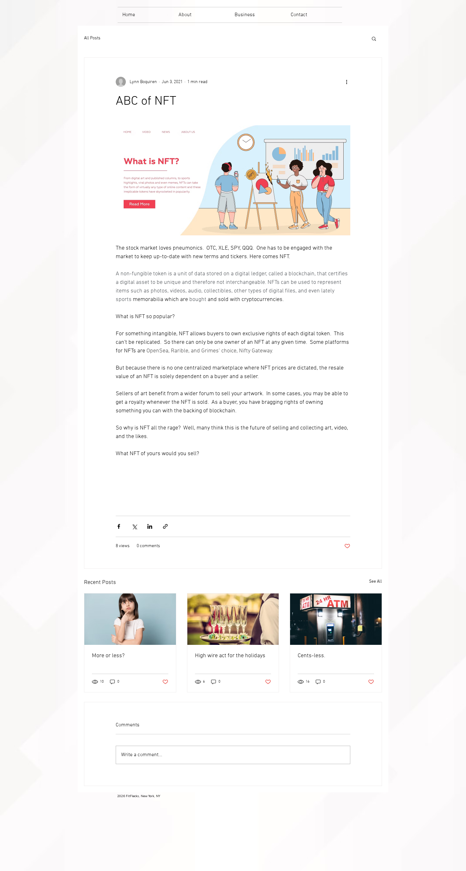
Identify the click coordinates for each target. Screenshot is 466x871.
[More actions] (346, 82)
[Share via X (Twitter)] (134, 526)
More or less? (108, 655)
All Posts (92, 38)
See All (375, 581)
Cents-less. (311, 655)
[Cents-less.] (336, 619)
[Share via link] (165, 526)
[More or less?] (130, 619)
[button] (374, 38)
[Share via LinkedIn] (150, 526)
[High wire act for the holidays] (233, 619)
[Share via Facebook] (119, 526)
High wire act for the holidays (230, 655)
